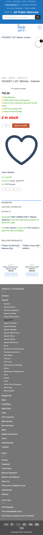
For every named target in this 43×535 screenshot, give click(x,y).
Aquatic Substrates (11, 342)
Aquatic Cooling (10, 313)
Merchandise (7, 421)
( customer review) (18, 88)
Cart (24, 1)
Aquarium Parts (9, 307)
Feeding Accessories (12, 352)
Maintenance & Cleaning (13, 365)
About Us (8, 12)
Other (4, 430)
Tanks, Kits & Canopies (12, 384)
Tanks (6, 381)
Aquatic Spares (9, 339)
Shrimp (6, 378)
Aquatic (11, 78)
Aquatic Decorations (11, 317)
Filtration (7, 358)
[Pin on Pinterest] (19, 189)
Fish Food (7, 362)
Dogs (4, 413)
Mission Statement (9, 473)
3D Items (5, 296)
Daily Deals (6, 408)
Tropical (5, 447)
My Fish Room (8, 426)
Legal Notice (7, 490)
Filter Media (8, 355)
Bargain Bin (7, 396)
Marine (6, 368)
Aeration (7, 304)
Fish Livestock (8, 417)
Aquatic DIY (22, 78)
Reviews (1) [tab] (6, 211)
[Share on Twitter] (11, 189)
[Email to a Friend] (15, 189)
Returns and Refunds (11, 477)
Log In (8, 1)
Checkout (32, 1)
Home (4, 78)
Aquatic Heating (10, 326)
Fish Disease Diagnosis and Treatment (18, 516)
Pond (6, 375)
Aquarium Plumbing (11, 310)
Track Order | (30, 8)
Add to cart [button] (11, 274)
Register (17, 1)
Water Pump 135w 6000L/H (32, 268)
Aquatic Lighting (10, 329)
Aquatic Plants (9, 336)
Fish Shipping (7, 507)
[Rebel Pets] (21, 28)
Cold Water (6, 404)
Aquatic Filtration (10, 323)
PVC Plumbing (10, 184)
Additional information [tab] (11, 207)
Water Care (8, 387)
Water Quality (9, 391)
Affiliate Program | (15, 8)
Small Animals (7, 443)
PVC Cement (32, 228)
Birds (4, 400)
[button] (3, 27)
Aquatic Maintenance (12, 333)
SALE (4, 438)
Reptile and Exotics (10, 434)
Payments (6, 464)
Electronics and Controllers (14, 349)
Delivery (5, 494)
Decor (6, 345)
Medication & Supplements (14, 371)
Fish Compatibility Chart (12, 511)
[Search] (38, 17)
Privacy (5, 460)
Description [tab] (7, 202)
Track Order (7, 468)
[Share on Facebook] (7, 189)
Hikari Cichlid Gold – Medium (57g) (11, 268)
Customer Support (29, 5)
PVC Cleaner (10, 228)
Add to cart (20, 126)
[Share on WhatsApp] (4, 189)
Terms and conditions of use (13, 486)
